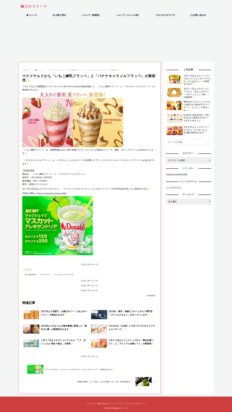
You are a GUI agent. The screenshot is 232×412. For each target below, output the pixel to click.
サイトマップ (116, 403)
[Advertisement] (116, 40)
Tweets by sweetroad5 (176, 174)
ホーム (91, 403)
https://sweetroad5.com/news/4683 (52, 193)
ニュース (28, 270)
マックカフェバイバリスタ (63, 275)
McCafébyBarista (30, 275)
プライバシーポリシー (134, 403)
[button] (208, 142)
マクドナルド (45, 275)
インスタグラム (173, 187)
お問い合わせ (102, 403)
